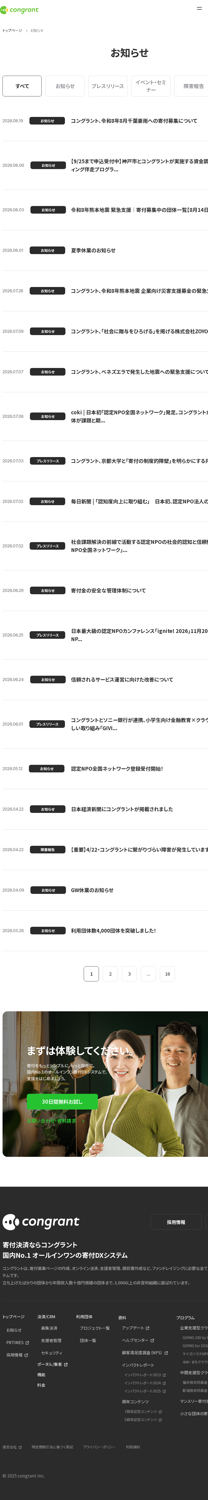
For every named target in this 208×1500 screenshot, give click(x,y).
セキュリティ (51, 1353)
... (148, 973)
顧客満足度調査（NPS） (142, 1352)
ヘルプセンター (135, 1340)
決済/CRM (46, 1316)
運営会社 (10, 1446)
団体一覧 (88, 1340)
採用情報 (176, 1222)
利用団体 (84, 1316)
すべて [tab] (22, 86)
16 (167, 973)
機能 (41, 1374)
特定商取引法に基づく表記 (52, 1446)
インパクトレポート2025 (143, 1391)
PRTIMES (15, 1342)
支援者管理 (51, 1340)
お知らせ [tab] (65, 86)
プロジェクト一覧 (95, 1328)
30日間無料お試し (62, 1101)
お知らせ (14, 1330)
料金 (41, 1385)
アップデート (133, 1328)
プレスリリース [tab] (108, 86)
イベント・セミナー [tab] (151, 85)
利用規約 (133, 1446)
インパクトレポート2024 (143, 1383)
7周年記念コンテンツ (141, 1411)
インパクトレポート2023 (143, 1375)
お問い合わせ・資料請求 (51, 1120)
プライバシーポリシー (99, 1446)
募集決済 (49, 1328)
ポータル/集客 (49, 1364)
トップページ (12, 30)
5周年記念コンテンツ (141, 1419)
